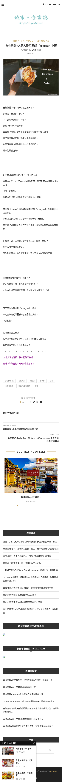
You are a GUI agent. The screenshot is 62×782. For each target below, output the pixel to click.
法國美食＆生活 (43, 41)
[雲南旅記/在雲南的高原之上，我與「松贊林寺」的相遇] (31, 475)
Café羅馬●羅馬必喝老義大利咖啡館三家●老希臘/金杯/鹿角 (28, 701)
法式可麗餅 (9, 386)
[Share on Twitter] (34, 402)
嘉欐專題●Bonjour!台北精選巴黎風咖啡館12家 (23, 694)
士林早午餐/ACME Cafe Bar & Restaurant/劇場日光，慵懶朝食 (30, 570)
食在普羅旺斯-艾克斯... (24, 761)
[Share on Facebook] (30, 402)
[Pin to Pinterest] (37, 402)
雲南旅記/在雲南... (31, 497)
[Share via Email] (41, 402)
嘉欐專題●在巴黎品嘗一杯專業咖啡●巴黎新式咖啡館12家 (28, 680)
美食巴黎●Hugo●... (24, 748)
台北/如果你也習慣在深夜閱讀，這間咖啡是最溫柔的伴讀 (28, 587)
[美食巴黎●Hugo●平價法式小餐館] (8, 751)
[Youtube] (50, 4)
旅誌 (15, 41)
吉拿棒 (42, 381)
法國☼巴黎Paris (27, 41)
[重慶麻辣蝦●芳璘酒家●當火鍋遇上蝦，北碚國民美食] (8, 775)
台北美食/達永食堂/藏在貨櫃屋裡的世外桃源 (22, 602)
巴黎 (51, 381)
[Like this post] (25, 402)
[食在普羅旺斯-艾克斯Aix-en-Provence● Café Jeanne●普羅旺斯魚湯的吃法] (8, 763)
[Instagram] (46, 4)
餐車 (36, 386)
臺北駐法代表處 (24, 386)
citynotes (36, 49)
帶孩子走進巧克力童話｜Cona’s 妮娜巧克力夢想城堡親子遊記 (30, 541)
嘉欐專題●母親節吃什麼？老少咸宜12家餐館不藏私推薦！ (28, 726)
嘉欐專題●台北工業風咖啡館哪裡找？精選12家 (23, 719)
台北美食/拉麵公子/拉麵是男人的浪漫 (19, 594)
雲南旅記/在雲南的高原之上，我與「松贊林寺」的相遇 (27, 555)
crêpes (22, 381)
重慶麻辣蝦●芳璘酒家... (24, 774)
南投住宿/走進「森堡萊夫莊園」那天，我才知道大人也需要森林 (31, 548)
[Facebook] (43, 4)
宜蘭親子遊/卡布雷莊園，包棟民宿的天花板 (22, 563)
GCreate (53, 771)
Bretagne (9, 381)
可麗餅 (32, 381)
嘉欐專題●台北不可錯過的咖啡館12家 (19, 687)
